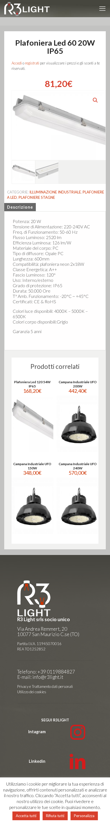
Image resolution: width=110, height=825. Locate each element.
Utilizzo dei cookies (31, 692)
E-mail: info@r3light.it (40, 677)
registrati (32, 63)
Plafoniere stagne (37, 197)
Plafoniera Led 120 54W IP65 (32, 384)
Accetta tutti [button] (26, 815)
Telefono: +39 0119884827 (46, 672)
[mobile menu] (102, 8)
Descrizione (20, 207)
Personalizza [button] (84, 815)
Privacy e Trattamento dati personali (45, 686)
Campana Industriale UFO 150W (32, 466)
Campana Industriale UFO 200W (78, 384)
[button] (95, 100)
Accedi (17, 63)
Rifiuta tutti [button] (55, 815)
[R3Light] (27, 8)
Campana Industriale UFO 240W (78, 466)
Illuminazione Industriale (55, 192)
